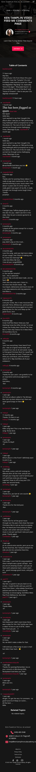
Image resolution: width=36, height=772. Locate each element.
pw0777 (5, 579)
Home (8, 10)
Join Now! (17, 48)
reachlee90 (6, 103)
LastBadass (7, 516)
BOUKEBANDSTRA (9, 269)
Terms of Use (18, 754)
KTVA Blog (16, 10)
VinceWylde (7, 618)
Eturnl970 (6, 318)
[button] (33, 1)
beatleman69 (7, 69)
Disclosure (18, 757)
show (11, 111)
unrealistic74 (7, 557)
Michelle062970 (8, 249)
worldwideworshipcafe (11, 662)
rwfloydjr (6, 339)
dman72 (5, 204)
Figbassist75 (7, 298)
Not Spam (6, 114)
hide (15, 111)
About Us (18, 749)
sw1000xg (6, 467)
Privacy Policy (18, 752)
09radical (6, 541)
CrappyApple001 (8, 694)
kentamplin (7, 161)
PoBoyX (5, 413)
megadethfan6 (8, 172)
